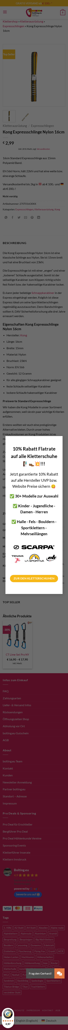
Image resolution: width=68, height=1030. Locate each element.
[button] (59, 973)
